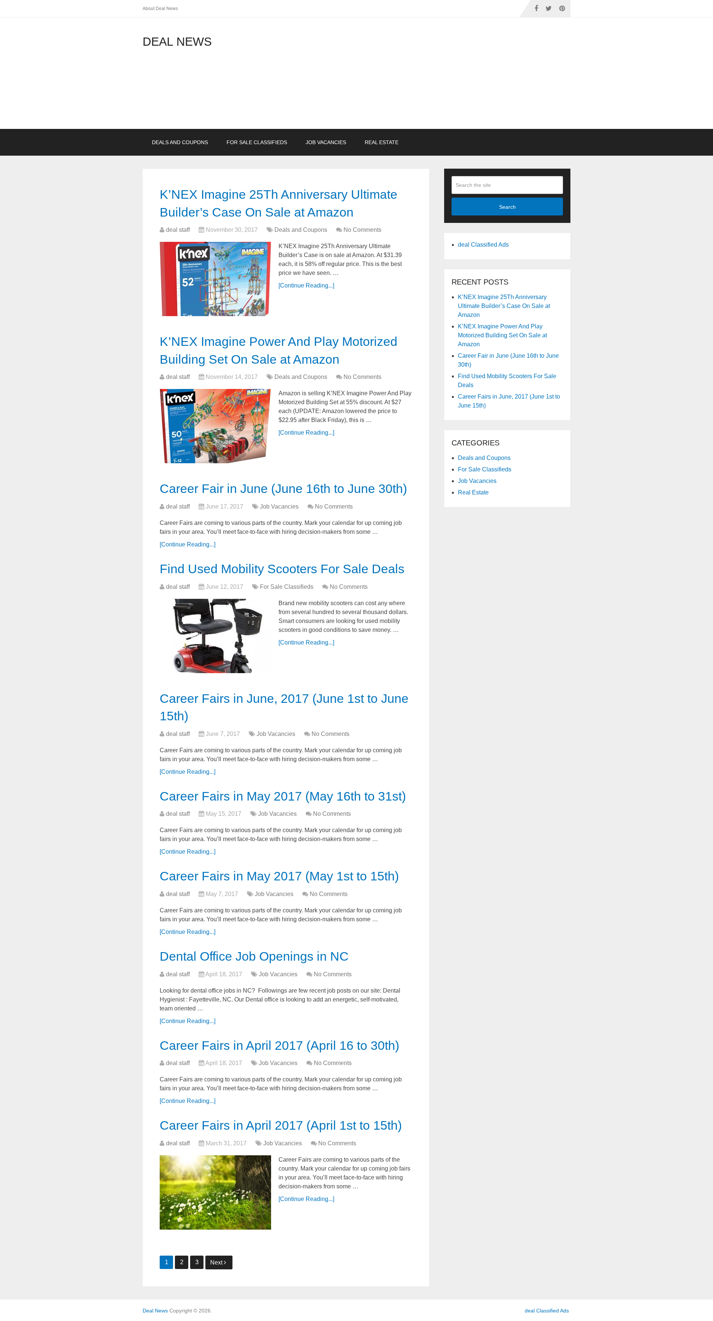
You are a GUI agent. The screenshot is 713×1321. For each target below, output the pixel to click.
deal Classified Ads (483, 244)
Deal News (177, 42)
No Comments (362, 230)
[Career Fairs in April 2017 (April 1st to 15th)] (215, 1192)
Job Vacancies (326, 142)
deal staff (178, 230)
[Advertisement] (405, 77)
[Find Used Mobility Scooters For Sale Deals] (215, 636)
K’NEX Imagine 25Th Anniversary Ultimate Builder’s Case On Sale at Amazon (504, 306)
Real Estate (381, 142)
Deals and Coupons (180, 142)
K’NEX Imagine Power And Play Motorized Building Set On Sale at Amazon (502, 335)
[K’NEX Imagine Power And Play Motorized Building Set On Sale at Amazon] (215, 426)
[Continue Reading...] (306, 285)
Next (217, 1262)
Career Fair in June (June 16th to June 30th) (283, 488)
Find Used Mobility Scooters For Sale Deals (282, 569)
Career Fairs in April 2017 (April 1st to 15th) (281, 1125)
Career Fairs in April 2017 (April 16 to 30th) (279, 1045)
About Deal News (160, 8)
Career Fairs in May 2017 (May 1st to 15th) (279, 876)
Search (507, 207)
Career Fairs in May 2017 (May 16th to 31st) (283, 796)
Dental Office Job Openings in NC (254, 956)
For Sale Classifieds (257, 142)
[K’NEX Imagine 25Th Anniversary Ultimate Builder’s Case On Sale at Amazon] (215, 279)
